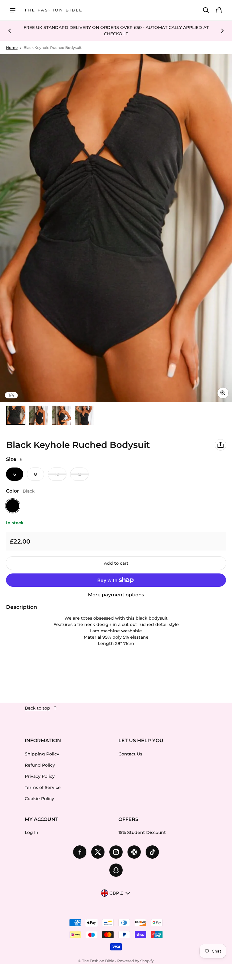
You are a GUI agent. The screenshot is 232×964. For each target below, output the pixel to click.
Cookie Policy (39, 798)
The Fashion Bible (98, 961)
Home (12, 47)
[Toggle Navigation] (12, 10)
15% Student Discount (142, 832)
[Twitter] (98, 852)
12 (79, 474)
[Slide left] (9, 30)
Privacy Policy (40, 776)
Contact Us (130, 754)
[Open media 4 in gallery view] (84, 415)
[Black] (12, 505)
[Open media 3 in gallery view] (61, 415)
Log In (31, 832)
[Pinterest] (134, 852)
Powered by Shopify (135, 961)
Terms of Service (43, 787)
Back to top (37, 708)
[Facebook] (79, 852)
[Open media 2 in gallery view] (38, 415)
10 (57, 474)
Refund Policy (40, 765)
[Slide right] (222, 30)
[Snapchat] (116, 870)
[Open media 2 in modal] (116, 228)
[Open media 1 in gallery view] (15, 415)
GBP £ (116, 893)
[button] (206, 10)
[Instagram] (116, 852)
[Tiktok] (152, 852)
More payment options (116, 595)
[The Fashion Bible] (53, 10)
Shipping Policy (42, 754)
